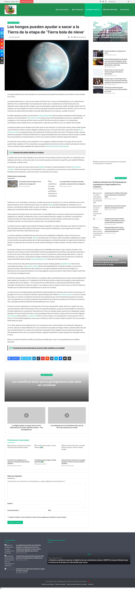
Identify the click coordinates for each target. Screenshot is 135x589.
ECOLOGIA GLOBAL (62, 9)
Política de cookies (60, 584)
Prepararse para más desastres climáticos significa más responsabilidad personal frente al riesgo (110, 262)
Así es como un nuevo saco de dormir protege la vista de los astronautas (114, 72)
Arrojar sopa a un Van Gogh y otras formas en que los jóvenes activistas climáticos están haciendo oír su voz (116, 80)
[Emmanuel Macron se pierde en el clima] (98, 53)
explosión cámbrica (32, 266)
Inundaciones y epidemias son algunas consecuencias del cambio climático (18, 461)
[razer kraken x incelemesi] (67, 588)
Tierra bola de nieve (33, 118)
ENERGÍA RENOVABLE (111, 9)
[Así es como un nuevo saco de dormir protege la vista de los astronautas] (98, 72)
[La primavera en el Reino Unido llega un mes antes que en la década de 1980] (98, 198)
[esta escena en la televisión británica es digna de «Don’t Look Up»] (10, 571)
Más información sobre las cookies (77, 584)
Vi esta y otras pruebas (45, 115)
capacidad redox (65, 264)
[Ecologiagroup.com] (11, 9)
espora (51, 205)
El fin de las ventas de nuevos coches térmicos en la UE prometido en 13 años (116, 89)
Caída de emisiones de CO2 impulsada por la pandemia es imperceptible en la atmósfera (109, 184)
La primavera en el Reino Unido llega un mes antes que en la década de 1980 (116, 195)
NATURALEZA (125, 9)
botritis (35, 238)
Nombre (10, 503)
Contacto (90, 584)
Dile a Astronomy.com (65, 294)
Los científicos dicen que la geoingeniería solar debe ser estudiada (46, 383)
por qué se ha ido (32, 316)
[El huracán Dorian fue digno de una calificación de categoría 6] (13, 183)
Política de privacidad (48, 584)
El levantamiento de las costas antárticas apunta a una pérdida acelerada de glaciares (114, 229)
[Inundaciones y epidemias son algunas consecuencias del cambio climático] (19, 451)
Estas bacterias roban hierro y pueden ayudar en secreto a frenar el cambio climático (73, 461)
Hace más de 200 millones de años (57, 146)
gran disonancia (12, 316)
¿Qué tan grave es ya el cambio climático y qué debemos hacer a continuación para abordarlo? (115, 220)
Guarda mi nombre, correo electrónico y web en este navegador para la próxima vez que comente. (37, 517)
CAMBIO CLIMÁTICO (93, 9)
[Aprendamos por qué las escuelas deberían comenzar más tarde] (98, 210)
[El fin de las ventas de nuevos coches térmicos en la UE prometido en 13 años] (98, 90)
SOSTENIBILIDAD (78, 9)
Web (49, 510)
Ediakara (42, 167)
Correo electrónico (13, 510)
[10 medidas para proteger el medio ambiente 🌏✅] (46, 451)
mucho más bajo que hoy (39, 259)
